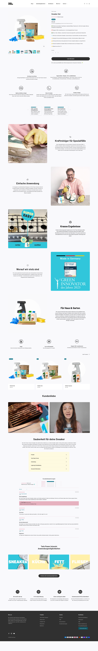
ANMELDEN (49, 331)
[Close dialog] (67, 316)
